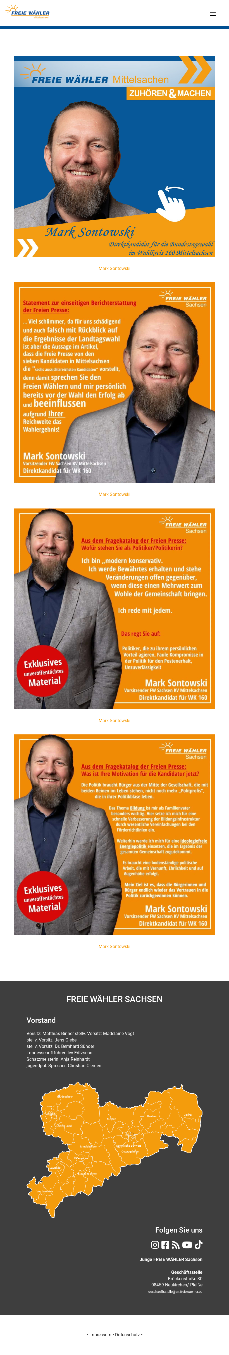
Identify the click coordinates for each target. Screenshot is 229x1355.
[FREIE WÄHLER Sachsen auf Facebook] (164, 1246)
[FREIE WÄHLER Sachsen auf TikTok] (197, 1246)
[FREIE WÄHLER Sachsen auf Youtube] (186, 1246)
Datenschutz (127, 1334)
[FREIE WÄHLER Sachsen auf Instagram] (154, 1246)
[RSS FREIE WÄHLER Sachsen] (175, 1246)
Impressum (100, 1334)
